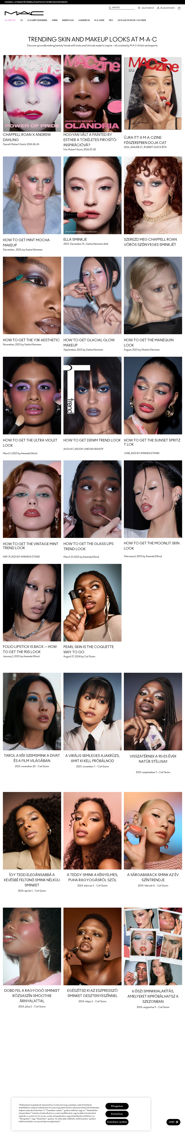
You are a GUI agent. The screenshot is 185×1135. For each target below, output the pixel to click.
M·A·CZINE (99, 20)
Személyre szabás (117, 1122)
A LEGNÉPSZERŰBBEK (37, 20)
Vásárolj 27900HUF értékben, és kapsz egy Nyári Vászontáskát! (36, 2)
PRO (111, 20)
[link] (92, 34)
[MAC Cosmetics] (24, 13)
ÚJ (22, 20)
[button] (173, 1122)
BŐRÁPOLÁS (68, 20)
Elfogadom (117, 1106)
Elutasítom (117, 1114)
